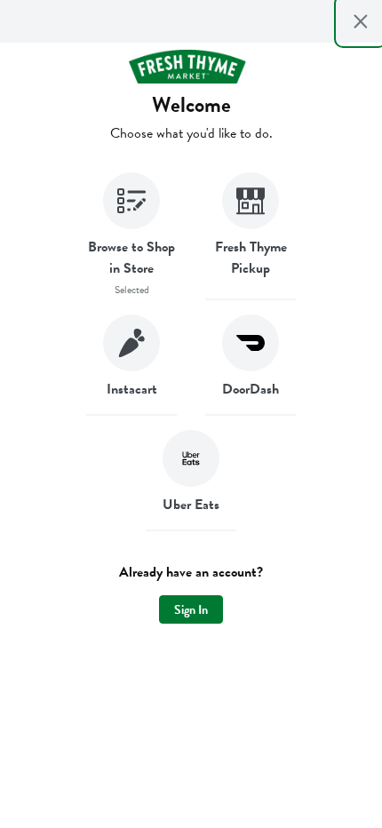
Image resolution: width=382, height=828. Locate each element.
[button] (131, 236)
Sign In (191, 610)
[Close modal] (360, 21)
